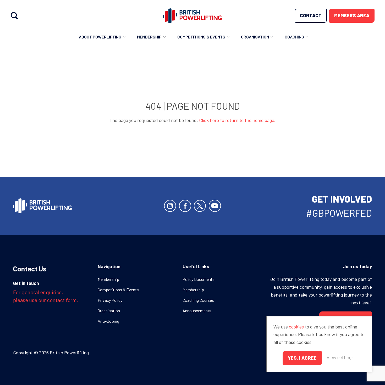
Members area (351, 15)
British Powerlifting (192, 16)
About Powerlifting (100, 36)
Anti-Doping (108, 321)
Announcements (197, 310)
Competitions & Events (201, 36)
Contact (311, 15)
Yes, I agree (302, 358)
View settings (340, 357)
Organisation (255, 36)
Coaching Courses (198, 300)
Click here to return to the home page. (237, 120)
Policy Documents (198, 279)
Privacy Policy (110, 300)
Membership (149, 36)
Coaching (294, 36)
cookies (296, 327)
